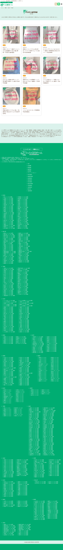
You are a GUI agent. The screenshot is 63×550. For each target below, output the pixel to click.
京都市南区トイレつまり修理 (22, 463)
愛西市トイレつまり (42, 381)
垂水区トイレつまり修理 (54, 461)
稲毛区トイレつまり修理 (22, 269)
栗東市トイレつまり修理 (8, 503)
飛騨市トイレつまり (7, 400)
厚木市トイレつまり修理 (8, 259)
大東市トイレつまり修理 (48, 439)
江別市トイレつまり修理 (23, 532)
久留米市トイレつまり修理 (53, 502)
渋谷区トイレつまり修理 (22, 204)
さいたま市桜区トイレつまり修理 (10, 304)
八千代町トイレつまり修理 (9, 383)
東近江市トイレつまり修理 (23, 505)
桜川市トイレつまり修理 (8, 374)
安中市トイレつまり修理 (8, 343)
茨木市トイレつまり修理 (34, 432)
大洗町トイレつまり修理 (24, 378)
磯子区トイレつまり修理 (23, 237)
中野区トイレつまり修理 (8, 206)
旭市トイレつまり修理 (8, 279)
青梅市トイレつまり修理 (8, 215)
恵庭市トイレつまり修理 (23, 533)
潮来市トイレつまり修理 (8, 369)
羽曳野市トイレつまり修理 (34, 450)
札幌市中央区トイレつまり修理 (25, 524)
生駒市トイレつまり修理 (22, 481)
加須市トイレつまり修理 (8, 312)
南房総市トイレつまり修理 (23, 291)
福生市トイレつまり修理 (22, 221)
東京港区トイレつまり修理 (23, 198)
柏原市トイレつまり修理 (34, 441)
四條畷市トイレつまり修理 (34, 439)
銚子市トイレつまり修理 (22, 272)
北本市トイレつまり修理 (8, 325)
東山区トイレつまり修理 (21, 462)
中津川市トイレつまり (20, 392)
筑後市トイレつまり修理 (52, 506)
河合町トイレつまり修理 (22, 492)
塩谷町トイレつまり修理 (51, 349)
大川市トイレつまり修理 (39, 507)
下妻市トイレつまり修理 (24, 361)
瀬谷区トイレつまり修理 (8, 242)
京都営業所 (30, 178)
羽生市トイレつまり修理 (24, 314)
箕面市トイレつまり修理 (34, 431)
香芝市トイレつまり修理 (22, 483)
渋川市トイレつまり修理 (20, 340)
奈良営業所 (30, 174)
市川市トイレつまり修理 (8, 273)
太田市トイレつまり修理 (8, 339)
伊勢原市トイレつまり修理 (9, 260)
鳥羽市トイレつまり (18, 413)
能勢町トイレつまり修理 (48, 428)
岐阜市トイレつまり (7, 389)
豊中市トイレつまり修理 (48, 431)
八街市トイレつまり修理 (22, 289)
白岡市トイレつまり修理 (24, 331)
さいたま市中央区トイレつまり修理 (26, 303)
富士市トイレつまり (35, 395)
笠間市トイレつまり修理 (8, 365)
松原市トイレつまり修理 (48, 449)
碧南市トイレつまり (42, 373)
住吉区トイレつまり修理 (48, 421)
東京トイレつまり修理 (8, 196)
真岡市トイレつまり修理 (51, 340)
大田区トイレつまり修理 (22, 203)
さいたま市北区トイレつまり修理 (10, 301)
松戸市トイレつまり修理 (8, 276)
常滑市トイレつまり (55, 381)
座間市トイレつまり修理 (8, 261)
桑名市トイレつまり (7, 410)
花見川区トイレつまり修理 (9, 269)
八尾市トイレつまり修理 (48, 440)
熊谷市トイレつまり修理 (8, 308)
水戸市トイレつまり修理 (8, 357)
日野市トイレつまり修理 (22, 219)
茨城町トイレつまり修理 (8, 378)
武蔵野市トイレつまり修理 (9, 213)
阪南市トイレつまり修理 (48, 448)
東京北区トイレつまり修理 (23, 207)
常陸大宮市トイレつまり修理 (9, 370)
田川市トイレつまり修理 (39, 505)
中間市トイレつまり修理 (52, 509)
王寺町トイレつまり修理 (8, 492)
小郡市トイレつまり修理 (39, 510)
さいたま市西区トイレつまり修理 (25, 300)
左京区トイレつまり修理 (21, 461)
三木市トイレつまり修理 (39, 471)
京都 (8, 7)
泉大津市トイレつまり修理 (48, 443)
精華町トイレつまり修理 (8, 476)
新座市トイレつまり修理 (24, 322)
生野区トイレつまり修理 (48, 417)
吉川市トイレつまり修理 (24, 330)
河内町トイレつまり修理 (24, 382)
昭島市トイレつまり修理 (8, 216)
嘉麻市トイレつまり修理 (39, 516)
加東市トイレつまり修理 (39, 474)
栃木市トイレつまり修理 (37, 338)
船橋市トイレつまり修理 (22, 273)
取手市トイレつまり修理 (24, 365)
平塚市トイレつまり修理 (8, 254)
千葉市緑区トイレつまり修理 (23, 270)
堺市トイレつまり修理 (47, 423)
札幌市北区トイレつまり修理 (9, 525)
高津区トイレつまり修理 (23, 247)
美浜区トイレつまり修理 (8, 272)
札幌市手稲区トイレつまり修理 (25, 529)
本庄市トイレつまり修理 (24, 312)
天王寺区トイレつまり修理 (48, 413)
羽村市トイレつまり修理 (22, 226)
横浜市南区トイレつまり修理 (24, 235)
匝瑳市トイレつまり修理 (8, 293)
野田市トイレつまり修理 (22, 276)
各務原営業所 (30, 176)
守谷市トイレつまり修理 (24, 369)
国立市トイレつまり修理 (8, 221)
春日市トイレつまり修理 (39, 511)
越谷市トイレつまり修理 (8, 318)
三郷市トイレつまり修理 (24, 326)
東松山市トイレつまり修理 (9, 313)
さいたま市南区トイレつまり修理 (10, 305)
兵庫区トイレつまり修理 (54, 465)
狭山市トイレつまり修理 (8, 314)
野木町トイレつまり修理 (37, 349)
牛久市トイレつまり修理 (8, 366)
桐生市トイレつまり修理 (8, 338)
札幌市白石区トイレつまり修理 (10, 527)
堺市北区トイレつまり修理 (34, 424)
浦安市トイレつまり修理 (8, 287)
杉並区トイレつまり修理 (22, 206)
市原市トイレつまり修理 (8, 282)
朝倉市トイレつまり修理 (52, 516)
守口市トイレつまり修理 (34, 437)
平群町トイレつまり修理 (8, 489)
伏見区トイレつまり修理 (21, 465)
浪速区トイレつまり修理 (34, 414)
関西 (5, 7)
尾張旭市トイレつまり (43, 379)
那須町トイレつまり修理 (51, 351)
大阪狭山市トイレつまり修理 (34, 454)
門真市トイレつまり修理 (48, 437)
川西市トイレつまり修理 (39, 466)
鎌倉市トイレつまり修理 (23, 254)
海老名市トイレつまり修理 (24, 260)
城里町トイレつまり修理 (8, 379)
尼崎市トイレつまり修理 (54, 467)
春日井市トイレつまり (43, 365)
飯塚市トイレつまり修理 (52, 503)
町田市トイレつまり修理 (8, 217)
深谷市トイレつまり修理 (24, 316)
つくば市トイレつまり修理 (24, 366)
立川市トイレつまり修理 (22, 212)
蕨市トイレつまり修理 (23, 318)
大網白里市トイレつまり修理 (9, 295)
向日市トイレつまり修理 (8, 469)
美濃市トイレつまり (7, 393)
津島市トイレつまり (55, 360)
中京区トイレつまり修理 (8, 462)
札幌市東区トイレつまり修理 (24, 525)
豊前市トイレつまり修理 (39, 509)
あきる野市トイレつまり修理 (9, 228)
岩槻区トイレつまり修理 (8, 307)
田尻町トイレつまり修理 (48, 447)
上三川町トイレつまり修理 (38, 346)
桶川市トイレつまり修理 (8, 324)
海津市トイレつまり (7, 402)
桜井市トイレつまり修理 (8, 487)
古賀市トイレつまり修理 (39, 514)
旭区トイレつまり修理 (33, 418)
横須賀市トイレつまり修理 (24, 252)
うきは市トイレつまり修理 (39, 515)
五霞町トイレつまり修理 (24, 383)
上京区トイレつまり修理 (8, 461)
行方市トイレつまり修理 (8, 375)
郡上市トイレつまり (7, 401)
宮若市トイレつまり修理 (52, 515)
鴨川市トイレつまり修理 (8, 285)
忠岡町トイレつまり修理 (34, 444)
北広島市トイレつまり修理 (9, 534)
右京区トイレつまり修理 (8, 465)
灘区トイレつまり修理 (38, 463)
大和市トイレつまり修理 (23, 259)
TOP (28, 163)
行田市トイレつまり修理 (8, 309)
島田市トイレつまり (45, 393)
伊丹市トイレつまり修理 (39, 467)
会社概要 (29, 165)
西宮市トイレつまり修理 (39, 469)
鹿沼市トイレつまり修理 (37, 339)
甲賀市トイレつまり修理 (8, 506)
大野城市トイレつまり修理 (53, 511)
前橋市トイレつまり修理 (8, 336)
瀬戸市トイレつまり (55, 377)
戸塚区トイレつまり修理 (8, 239)
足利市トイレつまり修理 (51, 336)
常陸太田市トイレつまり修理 (25, 362)
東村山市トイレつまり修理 (9, 220)
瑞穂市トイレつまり (20, 399)
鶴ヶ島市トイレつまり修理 (24, 329)
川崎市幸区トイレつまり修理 (24, 246)
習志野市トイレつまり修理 (23, 279)
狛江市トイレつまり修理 (8, 223)
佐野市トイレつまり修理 (51, 338)
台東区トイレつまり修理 (8, 200)
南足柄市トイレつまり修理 (24, 261)
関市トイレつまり (7, 392)
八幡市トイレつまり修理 (8, 470)
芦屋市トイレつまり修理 (54, 469)
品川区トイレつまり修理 (22, 202)
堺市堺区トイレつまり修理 (48, 424)
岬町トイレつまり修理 (33, 449)
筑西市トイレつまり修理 (8, 371)
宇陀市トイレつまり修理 (8, 494)
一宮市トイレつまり (42, 360)
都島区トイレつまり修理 (34, 409)
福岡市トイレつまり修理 (52, 501)
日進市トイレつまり (42, 361)
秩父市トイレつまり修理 (24, 309)
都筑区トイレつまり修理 (8, 245)
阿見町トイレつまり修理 (8, 382)
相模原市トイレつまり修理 (24, 250)
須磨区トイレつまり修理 (39, 461)
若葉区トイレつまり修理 (8, 270)
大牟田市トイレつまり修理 (39, 502)
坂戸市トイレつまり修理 (24, 327)
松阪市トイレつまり (18, 409)
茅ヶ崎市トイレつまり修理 (9, 256)
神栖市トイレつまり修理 (24, 374)
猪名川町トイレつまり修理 (39, 470)
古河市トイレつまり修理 (24, 358)
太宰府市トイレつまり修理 (53, 512)
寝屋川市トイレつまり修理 (48, 436)
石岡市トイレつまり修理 (8, 360)
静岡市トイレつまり (35, 389)
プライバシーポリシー (32, 172)
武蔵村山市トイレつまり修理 (9, 225)
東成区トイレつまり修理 (34, 417)
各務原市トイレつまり (8, 397)
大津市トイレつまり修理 (8, 501)
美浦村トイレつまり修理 (24, 381)
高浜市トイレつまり (42, 369)
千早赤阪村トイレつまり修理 (34, 453)
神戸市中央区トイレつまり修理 (40, 462)
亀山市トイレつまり (7, 413)
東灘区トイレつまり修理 (39, 465)
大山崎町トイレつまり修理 (9, 472)
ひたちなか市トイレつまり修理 (10, 368)
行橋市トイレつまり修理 (52, 507)
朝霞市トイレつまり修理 (8, 321)
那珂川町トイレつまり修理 (38, 352)
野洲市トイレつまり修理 (22, 502)
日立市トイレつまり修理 (24, 357)
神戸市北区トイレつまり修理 (55, 459)
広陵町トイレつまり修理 (22, 493)
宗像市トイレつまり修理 (39, 512)
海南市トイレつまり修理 (53, 483)
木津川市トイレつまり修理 (9, 471)
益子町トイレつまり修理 (51, 346)
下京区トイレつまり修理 (8, 463)
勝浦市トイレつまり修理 (22, 281)
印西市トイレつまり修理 (8, 290)
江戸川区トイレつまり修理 (23, 211)
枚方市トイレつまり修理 (48, 435)
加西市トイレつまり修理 (54, 475)
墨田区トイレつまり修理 (22, 200)
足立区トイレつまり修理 (22, 210)
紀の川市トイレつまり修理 (40, 483)
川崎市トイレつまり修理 (23, 245)
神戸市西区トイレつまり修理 (55, 463)
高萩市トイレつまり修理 (8, 364)
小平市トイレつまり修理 (8, 219)
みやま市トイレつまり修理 (39, 518)
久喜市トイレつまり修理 (24, 324)
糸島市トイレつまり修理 (52, 518)
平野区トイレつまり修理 (48, 422)
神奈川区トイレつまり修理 (9, 234)
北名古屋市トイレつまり (43, 364)
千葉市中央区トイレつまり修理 (24, 268)
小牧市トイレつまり (42, 377)
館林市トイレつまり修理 (8, 340)
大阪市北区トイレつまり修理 (49, 408)
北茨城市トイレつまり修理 (24, 364)
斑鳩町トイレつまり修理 (8, 488)
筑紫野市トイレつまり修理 (53, 510)
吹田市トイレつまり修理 (48, 434)
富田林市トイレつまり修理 (48, 453)
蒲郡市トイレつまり (55, 373)
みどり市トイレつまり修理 (21, 343)
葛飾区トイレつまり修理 (8, 211)
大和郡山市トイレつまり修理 (23, 484)
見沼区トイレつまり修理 (8, 303)
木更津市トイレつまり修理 (23, 274)
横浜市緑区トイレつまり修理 (24, 241)
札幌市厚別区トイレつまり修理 (10, 529)
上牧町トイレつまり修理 (8, 493)
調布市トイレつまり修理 (22, 216)
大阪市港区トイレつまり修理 (49, 411)
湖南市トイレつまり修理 (22, 503)
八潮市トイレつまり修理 (24, 325)
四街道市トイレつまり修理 (23, 287)
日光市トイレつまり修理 (51, 339)
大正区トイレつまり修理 (34, 413)
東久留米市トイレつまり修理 (23, 224)
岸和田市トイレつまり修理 (48, 444)
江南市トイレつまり (42, 378)
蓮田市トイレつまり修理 (8, 327)
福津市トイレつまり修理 (52, 514)
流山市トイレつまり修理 (22, 282)
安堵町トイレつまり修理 (22, 487)
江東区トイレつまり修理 (8, 202)
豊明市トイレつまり (55, 365)
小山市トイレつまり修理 (37, 340)
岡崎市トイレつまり (55, 366)
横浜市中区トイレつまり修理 (9, 235)
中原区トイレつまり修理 (8, 247)
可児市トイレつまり (20, 397)
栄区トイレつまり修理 (23, 242)
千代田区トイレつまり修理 (23, 196)
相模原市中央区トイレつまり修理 (25, 251)
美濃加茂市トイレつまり (8, 396)
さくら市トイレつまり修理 (52, 343)
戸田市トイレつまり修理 (8, 320)
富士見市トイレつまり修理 (9, 326)
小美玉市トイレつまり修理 (24, 377)
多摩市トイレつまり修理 (22, 225)
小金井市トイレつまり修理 (23, 217)
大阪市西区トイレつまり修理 (34, 411)
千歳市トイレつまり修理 (8, 533)
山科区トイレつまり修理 (8, 466)
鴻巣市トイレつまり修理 (8, 316)
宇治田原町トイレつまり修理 (22, 474)
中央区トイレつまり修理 (8, 198)
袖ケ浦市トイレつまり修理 (9, 289)
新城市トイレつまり (55, 357)
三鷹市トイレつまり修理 (22, 213)
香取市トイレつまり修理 (22, 293)
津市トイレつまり (7, 408)
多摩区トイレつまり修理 (8, 248)
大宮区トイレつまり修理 (24, 301)
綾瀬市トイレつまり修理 (8, 263)
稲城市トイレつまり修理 (8, 226)
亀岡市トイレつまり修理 (21, 471)
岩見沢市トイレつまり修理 (9, 532)
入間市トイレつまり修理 (24, 320)
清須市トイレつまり (42, 362)
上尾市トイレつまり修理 (8, 317)
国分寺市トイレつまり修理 (23, 220)
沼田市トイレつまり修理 (20, 339)
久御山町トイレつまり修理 (22, 472)
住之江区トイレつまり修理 (34, 421)
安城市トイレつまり (55, 358)
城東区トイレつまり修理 (48, 418)
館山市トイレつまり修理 (8, 274)
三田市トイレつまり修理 (54, 470)
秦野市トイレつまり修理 (23, 258)
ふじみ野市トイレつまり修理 (9, 331)
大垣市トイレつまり (20, 389)
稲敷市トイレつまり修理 (8, 373)
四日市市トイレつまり (18, 408)
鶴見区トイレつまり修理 (23, 233)
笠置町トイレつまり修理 (8, 475)
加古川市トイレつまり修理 (39, 472)
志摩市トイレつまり (7, 415)
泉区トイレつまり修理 (8, 243)
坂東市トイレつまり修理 (24, 371)
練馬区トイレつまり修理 (8, 210)
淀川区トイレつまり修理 (34, 415)
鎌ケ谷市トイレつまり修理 (23, 285)
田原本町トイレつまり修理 (9, 491)
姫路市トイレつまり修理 (39, 475)
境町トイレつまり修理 (8, 384)
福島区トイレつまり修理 (48, 409)
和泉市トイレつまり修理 (48, 441)
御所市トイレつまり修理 (22, 494)
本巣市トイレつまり (20, 400)
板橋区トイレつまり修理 (22, 208)
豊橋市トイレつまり (55, 379)
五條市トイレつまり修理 (8, 496)
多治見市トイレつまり (20, 391)
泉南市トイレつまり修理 (34, 448)
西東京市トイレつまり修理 (23, 228)
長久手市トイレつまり (55, 378)
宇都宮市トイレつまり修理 (38, 336)
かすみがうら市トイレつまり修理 (25, 373)
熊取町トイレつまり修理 (48, 445)
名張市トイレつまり (7, 411)
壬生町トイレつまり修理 (51, 348)
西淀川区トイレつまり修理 (48, 414)
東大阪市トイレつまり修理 (34, 440)
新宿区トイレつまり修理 (8, 199)
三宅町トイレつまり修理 (22, 491)
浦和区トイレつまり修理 (24, 304)
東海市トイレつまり (42, 357)
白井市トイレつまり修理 (22, 290)
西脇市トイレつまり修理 (39, 476)
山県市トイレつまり (7, 399)
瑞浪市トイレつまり (20, 393)
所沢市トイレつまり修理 (8, 311)
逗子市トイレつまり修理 (23, 256)
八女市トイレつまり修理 (39, 506)
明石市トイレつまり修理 (54, 471)
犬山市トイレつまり (42, 358)
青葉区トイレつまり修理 (23, 243)
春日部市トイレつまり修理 (24, 313)
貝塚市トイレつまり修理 (34, 445)
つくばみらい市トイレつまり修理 (10, 377)
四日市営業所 (30, 183)
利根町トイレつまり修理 (24, 384)
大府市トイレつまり (55, 361)
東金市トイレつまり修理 (22, 278)
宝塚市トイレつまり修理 (54, 466)
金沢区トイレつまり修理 (8, 238)
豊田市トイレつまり (55, 371)
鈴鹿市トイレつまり (18, 410)
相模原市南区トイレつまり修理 (10, 252)
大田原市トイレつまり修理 (38, 342)
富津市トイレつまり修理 (22, 286)
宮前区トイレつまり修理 (23, 248)
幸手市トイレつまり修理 (8, 329)
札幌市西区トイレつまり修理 (24, 528)
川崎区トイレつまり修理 (8, 246)
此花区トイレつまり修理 (34, 410)
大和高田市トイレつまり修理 (9, 483)
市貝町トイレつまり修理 (51, 347)
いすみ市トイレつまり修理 (23, 294)
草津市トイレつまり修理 (22, 501)
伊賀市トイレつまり (18, 415)
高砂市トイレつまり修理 (54, 474)
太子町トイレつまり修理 (34, 452)
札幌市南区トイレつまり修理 (9, 528)
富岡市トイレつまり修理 (20, 342)
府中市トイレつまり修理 (22, 215)
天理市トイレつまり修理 (22, 485)
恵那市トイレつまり (20, 395)
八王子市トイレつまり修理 (9, 212)
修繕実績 (29, 169)
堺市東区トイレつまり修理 (34, 427)
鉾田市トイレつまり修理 (24, 375)
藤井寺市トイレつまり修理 (48, 450)
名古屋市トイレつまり (43, 370)
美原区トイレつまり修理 (34, 428)
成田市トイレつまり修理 (22, 277)
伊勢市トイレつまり (7, 409)
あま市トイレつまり (42, 368)
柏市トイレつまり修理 (8, 281)
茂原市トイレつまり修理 (8, 277)
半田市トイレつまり (55, 375)
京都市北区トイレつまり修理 (22, 459)
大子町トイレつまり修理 (8, 381)
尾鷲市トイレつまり (18, 411)
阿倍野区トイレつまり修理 (48, 419)
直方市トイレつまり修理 (39, 503)
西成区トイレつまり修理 (34, 423)
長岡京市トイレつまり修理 (22, 469)
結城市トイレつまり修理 (24, 360)
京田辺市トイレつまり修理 (22, 470)
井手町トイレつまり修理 (8, 474)
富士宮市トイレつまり (46, 392)
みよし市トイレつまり (55, 370)
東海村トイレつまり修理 (24, 379)
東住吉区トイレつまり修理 (34, 422)
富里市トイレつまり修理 (8, 291)
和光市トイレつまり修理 (8, 322)
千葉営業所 (30, 185)
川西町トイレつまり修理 (22, 489)
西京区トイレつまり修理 (21, 466)
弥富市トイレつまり (55, 369)
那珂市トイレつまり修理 (24, 370)
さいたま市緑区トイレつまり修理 (25, 305)
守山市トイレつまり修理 (8, 502)
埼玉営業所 (30, 181)
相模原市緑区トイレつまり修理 (10, 251)
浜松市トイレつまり (45, 389)
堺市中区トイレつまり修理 (34, 426)
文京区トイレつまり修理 (22, 199)
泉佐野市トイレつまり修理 (34, 447)
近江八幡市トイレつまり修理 (9, 505)
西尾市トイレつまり (42, 371)
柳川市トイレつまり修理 (52, 505)
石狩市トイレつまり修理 (23, 534)
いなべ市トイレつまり (18, 414)
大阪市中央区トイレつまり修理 (49, 410)
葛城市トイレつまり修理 (8, 485)
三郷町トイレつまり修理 (22, 488)
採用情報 (29, 171)
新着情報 (29, 167)
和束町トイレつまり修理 (21, 475)
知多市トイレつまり (42, 375)
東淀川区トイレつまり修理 (48, 415)
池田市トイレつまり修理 (48, 430)
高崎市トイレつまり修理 (20, 336)
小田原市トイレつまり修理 (24, 255)
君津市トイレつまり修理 (8, 286)
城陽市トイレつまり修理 (21, 467)
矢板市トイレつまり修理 (51, 342)
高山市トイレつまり (7, 391)
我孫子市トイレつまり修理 (23, 283)
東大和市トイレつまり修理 (23, 223)
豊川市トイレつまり (55, 364)
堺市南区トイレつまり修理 (48, 427)
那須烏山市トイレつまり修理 (38, 344)
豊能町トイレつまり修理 (34, 430)
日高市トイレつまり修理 (8, 330)
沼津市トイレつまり (35, 391)
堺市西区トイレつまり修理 (48, 426)
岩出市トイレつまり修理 (53, 481)
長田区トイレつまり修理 (54, 462)
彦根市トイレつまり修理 (22, 506)
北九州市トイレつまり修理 (39, 501)
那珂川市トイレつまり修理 (39, 519)
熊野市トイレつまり (7, 414)
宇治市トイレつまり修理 (8, 467)
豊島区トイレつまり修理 (8, 207)
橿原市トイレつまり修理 (8, 484)
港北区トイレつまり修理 (23, 238)
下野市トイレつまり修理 (51, 344)
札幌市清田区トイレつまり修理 (10, 531)
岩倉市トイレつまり (55, 368)
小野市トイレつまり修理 (54, 472)
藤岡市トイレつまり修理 (8, 342)
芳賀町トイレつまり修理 (37, 348)
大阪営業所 (30, 190)
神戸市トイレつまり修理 (39, 459)
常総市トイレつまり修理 (8, 362)
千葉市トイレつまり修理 (8, 268)
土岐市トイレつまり (20, 396)
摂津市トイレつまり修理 (34, 435)
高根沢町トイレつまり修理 (38, 351)
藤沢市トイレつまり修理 (8, 255)
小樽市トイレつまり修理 (23, 531)
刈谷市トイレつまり (55, 374)
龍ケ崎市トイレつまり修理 (9, 361)
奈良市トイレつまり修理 (8, 481)
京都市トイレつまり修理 (8, 459)
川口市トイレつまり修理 (24, 308)
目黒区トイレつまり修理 (8, 203)
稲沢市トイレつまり (42, 374)
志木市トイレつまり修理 (24, 321)
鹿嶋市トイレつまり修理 (24, 368)
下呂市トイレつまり (20, 401)
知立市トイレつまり (42, 366)
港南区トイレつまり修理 (23, 239)
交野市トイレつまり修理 (34, 436)
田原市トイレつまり (55, 362)
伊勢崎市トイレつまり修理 (21, 338)
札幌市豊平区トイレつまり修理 (25, 527)
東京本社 (29, 189)
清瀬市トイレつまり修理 (8, 224)
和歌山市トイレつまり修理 (40, 481)
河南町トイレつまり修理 (48, 452)
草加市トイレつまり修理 (24, 317)
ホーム (2, 7)
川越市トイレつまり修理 (24, 307)
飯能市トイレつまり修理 (24, 311)
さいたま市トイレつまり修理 (9, 300)
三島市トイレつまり (35, 392)
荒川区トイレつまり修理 (8, 208)
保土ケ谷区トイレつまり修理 (9, 237)
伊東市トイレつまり (35, 393)
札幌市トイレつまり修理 (8, 524)
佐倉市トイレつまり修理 (8, 278)
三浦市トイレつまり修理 (8, 258)
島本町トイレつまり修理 (34, 434)
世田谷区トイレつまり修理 (9, 204)
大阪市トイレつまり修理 (34, 408)
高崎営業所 (30, 180)
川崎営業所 (30, 187)
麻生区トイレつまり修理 (8, 250)
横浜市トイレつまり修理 (8, 233)
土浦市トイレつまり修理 (8, 358)
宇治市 (12, 7)
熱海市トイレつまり (45, 391)
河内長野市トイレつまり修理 (49, 454)
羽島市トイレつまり (7, 395)
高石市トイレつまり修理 (34, 443)
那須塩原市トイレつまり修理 (38, 343)
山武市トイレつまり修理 (8, 294)
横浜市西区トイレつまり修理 (24, 234)
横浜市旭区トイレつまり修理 (9, 241)
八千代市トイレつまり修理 (9, 283)
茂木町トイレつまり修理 (37, 347)
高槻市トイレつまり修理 (48, 432)
